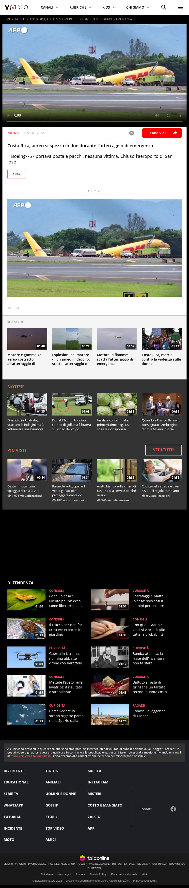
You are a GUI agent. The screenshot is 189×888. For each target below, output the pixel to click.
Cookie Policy (98, 874)
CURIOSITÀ (141, 590)
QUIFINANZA (159, 864)
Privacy (80, 874)
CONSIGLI (56, 590)
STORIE (52, 816)
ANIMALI (53, 782)
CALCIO (94, 816)
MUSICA (94, 770)
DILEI (132, 864)
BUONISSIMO (177, 864)
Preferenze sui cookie (124, 874)
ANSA (16, 174)
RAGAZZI (139, 705)
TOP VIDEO (55, 828)
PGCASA (82, 864)
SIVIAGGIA (143, 864)
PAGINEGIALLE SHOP (61, 864)
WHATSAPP (13, 805)
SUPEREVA (94, 868)
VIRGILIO (20, 864)
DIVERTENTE (14, 770)
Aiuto (145, 874)
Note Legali (64, 874)
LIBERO (8, 864)
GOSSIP (52, 805)
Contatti (146, 809)
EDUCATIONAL (16, 782)
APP (91, 828)
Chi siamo (47, 874)
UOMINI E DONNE (61, 793)
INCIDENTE (13, 828)
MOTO (9, 839)
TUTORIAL (12, 816)
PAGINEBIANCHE (99, 864)
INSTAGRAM (98, 782)
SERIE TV (11, 793)
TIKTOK (52, 770)
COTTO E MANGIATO (105, 805)
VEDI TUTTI (163, 450)
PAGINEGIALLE (37, 864)
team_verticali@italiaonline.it (30, 756)
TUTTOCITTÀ (119, 864)
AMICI (51, 839)
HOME (6, 19)
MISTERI (94, 793)
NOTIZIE (20, 19)
